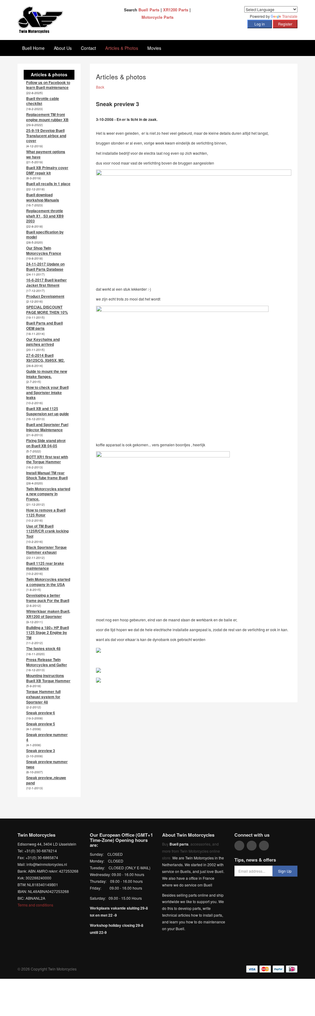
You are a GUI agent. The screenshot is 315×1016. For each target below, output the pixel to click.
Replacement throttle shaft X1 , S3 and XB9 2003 (45, 216)
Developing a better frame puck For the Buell (47, 597)
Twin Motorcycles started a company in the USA (48, 581)
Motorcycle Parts (157, 17)
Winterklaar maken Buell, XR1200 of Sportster (48, 613)
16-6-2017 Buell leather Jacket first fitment (46, 282)
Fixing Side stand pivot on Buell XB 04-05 (46, 443)
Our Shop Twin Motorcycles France (43, 250)
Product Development (45, 296)
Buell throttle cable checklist (42, 101)
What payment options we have (45, 154)
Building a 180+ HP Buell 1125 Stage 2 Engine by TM (47, 632)
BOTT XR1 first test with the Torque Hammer (47, 459)
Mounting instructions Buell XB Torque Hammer (48, 678)
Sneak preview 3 (40, 750)
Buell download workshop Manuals (42, 197)
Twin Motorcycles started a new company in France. (48, 494)
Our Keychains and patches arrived (43, 342)
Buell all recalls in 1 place (48, 183)
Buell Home (33, 48)
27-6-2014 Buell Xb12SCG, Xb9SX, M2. (45, 358)
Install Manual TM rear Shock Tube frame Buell (47, 475)
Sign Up (285, 871)
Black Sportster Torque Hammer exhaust (46, 549)
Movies (154, 48)
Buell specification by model (45, 234)
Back (100, 87)
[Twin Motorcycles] (40, 19)
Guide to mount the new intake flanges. (46, 374)
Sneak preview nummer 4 (47, 737)
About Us (63, 48)
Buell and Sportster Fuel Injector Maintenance (47, 427)
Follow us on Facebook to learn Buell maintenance (48, 85)
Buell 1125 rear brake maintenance (45, 565)
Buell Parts (148, 10)
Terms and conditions (35, 904)
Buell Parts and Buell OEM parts (44, 325)
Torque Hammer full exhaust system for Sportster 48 (43, 696)
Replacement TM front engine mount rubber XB (47, 117)
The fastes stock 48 (43, 648)
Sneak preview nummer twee (47, 764)
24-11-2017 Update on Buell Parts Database (45, 266)
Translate (289, 16)
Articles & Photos (121, 48)
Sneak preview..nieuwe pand (46, 780)
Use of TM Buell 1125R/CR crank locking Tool (47, 531)
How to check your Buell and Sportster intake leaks (47, 392)
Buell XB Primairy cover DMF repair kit (47, 170)
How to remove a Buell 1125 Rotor (46, 512)
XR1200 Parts (175, 10)
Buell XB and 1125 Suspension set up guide (47, 411)
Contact (88, 48)
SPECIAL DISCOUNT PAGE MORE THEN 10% (47, 309)
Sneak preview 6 (40, 712)
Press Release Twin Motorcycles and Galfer (46, 662)
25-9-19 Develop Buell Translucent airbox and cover (46, 135)
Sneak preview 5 (40, 724)
